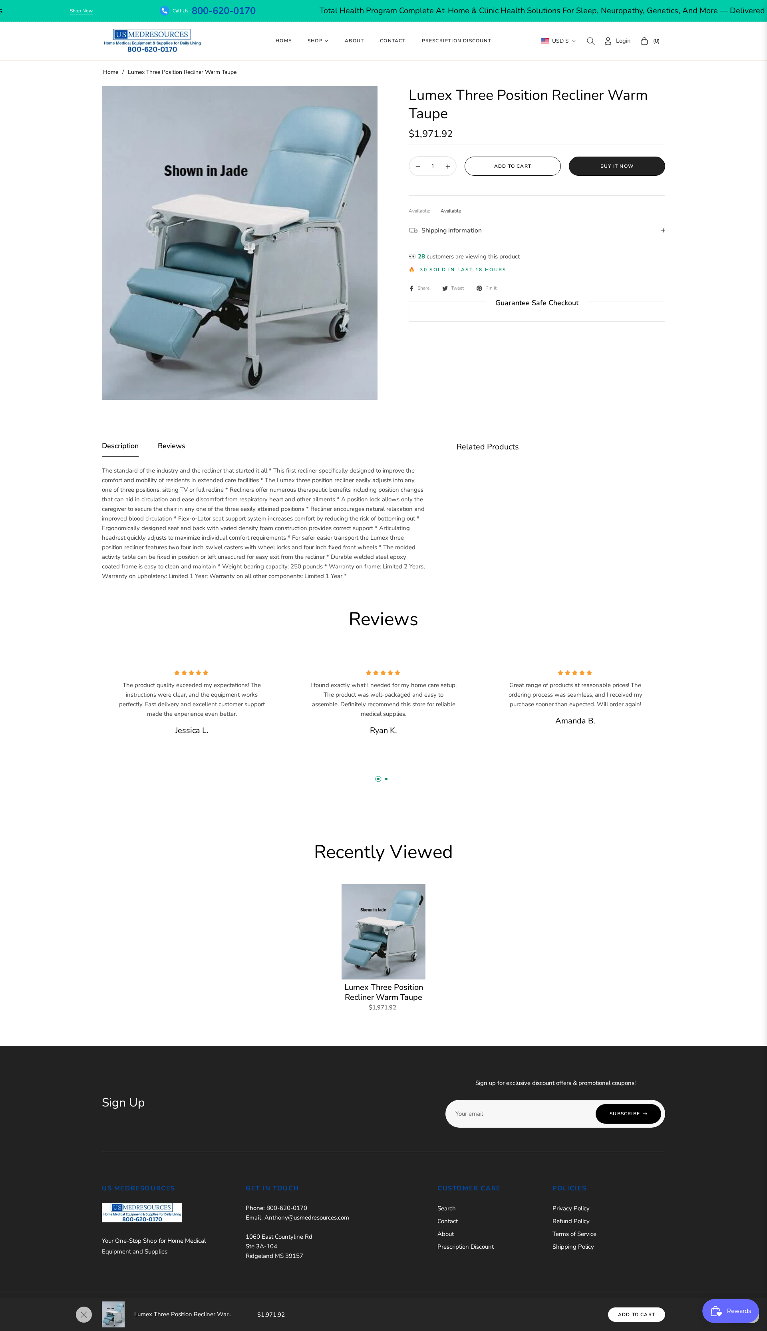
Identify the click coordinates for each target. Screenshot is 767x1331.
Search (446, 1208)
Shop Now (136, 11)
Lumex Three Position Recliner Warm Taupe (383, 992)
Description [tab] (120, 446)
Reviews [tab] (171, 446)
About (445, 1234)
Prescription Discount (465, 1247)
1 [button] (378, 779)
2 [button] (386, 779)
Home (110, 72)
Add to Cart (636, 1314)
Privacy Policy (571, 1208)
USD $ (560, 41)
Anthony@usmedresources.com (306, 1218)
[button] (591, 41)
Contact (447, 1221)
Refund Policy (571, 1221)
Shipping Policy (573, 1247)
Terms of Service (574, 1234)
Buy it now (617, 166)
